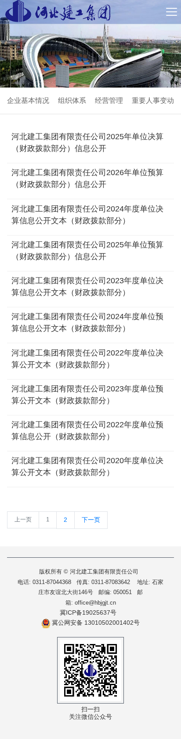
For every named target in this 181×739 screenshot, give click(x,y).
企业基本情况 (28, 100)
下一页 (91, 519)
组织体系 (72, 100)
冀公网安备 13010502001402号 (95, 622)
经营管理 (109, 100)
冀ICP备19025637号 (88, 612)
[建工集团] (58, 12)
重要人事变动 (153, 100)
